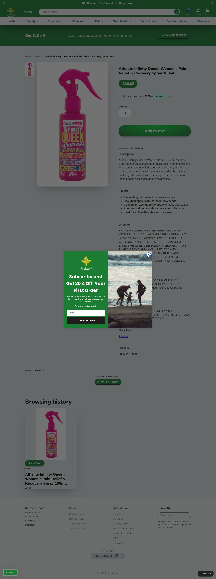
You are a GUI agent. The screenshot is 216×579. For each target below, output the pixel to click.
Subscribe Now (86, 320)
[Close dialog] (148, 254)
